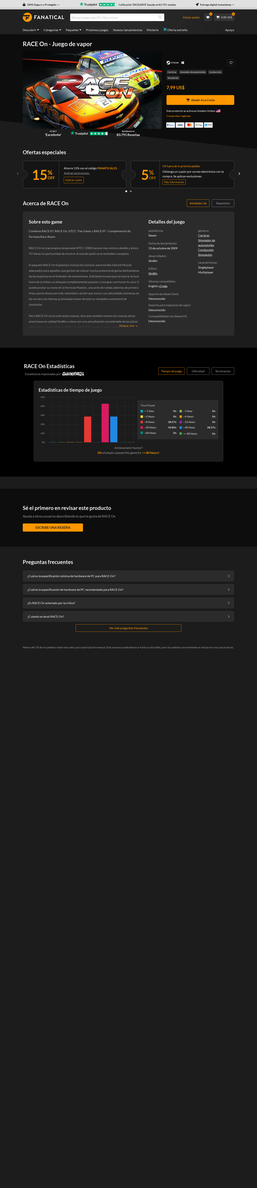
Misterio (152, 30)
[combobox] (128, 17)
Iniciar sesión (191, 17)
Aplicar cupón (73, 180)
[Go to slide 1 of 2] (126, 191)
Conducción (215, 72)
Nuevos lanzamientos (127, 30)
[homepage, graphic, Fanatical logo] (43, 17)
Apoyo (229, 30)
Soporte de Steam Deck (163, 294)
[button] (41, 5)
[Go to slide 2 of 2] (130, 191)
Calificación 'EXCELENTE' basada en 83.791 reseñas (147, 4)
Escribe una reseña (53, 527)
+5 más (162, 286)
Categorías (51, 30)
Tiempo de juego (171, 371)
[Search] (160, 17)
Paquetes (72, 30)
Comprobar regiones (179, 116)
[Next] (239, 173)
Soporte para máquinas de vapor (169, 305)
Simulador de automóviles (192, 72)
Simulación (173, 77)
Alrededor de (198, 203)
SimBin (152, 273)
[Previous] (18, 173)
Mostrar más (126, 325)
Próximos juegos (97, 30)
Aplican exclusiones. (77, 173)
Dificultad (198, 371)
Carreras (172, 72)
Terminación (223, 371)
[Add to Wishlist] (231, 63)
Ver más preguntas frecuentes (128, 628)
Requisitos (223, 203)
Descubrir (29, 30)
